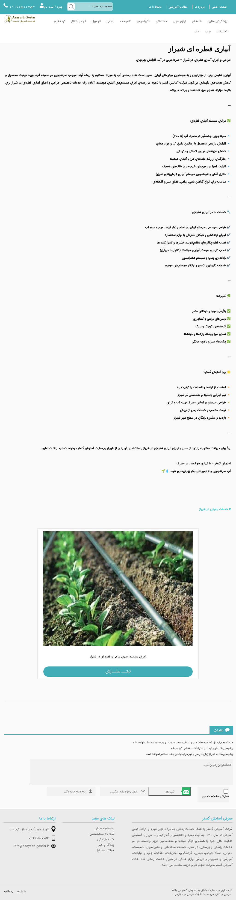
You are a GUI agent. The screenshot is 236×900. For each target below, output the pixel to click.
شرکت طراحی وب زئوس (188, 894)
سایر (197, 31)
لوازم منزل (179, 21)
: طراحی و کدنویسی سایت (202, 894)
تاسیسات (125, 21)
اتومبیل (96, 21)
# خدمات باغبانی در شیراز (215, 509)
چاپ (208, 31)
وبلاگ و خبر (107, 845)
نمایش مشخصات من (215, 796)
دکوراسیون (143, 21)
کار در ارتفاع (78, 21)
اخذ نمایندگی (106, 839)
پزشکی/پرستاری (217, 21)
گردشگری (59, 21)
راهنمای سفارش (104, 828)
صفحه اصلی (219, 7)
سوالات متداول (105, 850)
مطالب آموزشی (178, 7)
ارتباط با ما (155, 7)
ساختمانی (162, 21)
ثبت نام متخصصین (102, 834)
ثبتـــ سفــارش (118, 671)
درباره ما (200, 7)
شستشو (197, 21)
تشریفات (221, 31)
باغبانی (110, 21)
